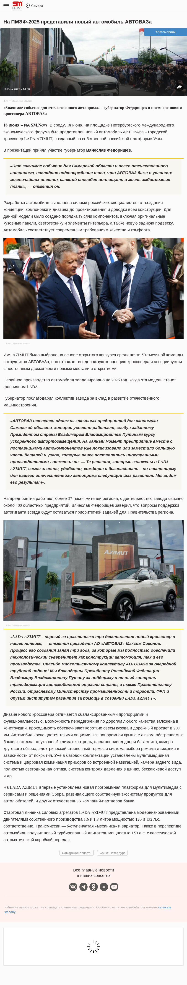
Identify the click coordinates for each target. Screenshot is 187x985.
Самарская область (76, 853)
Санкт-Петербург (112, 853)
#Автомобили (166, 32)
